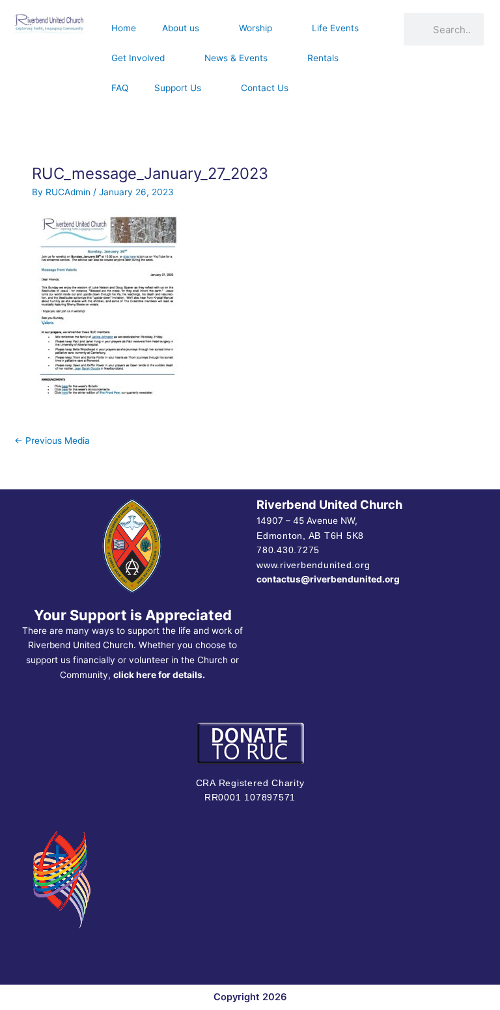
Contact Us (264, 88)
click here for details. (159, 675)
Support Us (177, 88)
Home (123, 28)
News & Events (236, 58)
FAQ (119, 88)
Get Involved (138, 58)
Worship (255, 28)
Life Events (335, 28)
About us (180, 28)
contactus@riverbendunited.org (328, 579)
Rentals (323, 58)
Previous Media (52, 440)
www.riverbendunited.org (313, 565)
